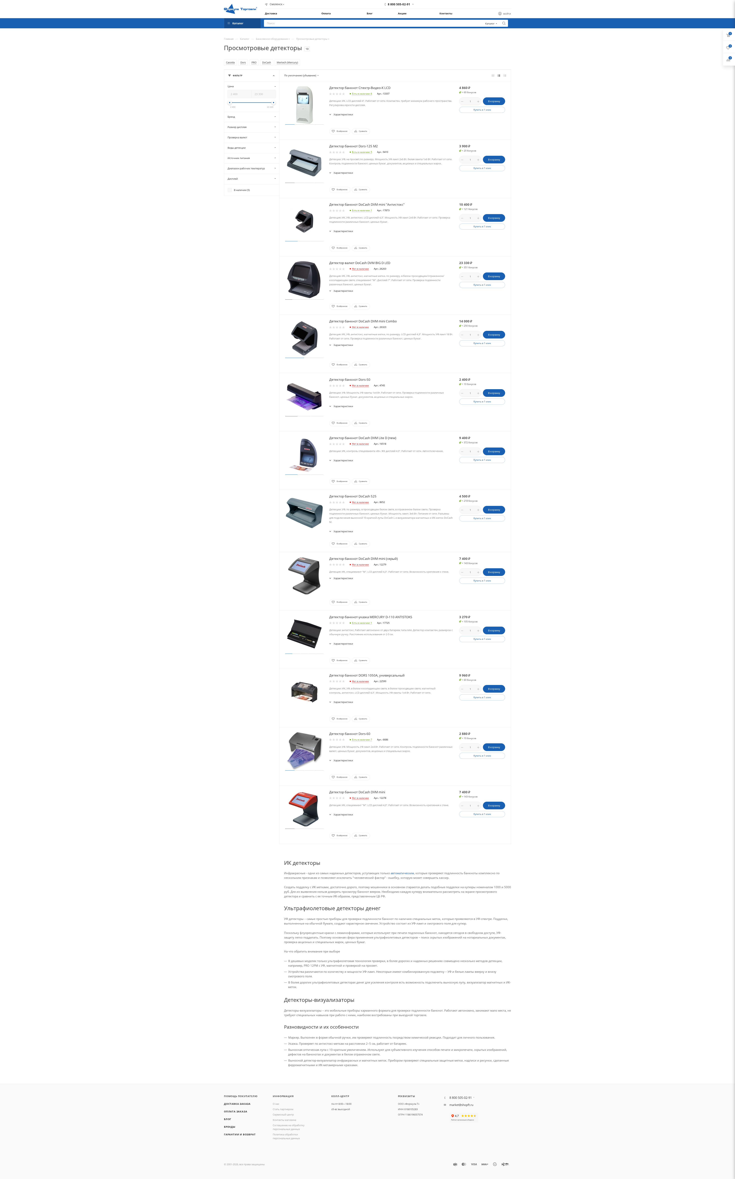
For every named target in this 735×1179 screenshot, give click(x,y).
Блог (227, 1119)
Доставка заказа (237, 1104)
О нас (276, 1104)
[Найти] (504, 23)
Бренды (229, 1126)
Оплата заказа (235, 1111)
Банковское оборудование (272, 39)
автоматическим (402, 873)
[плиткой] (493, 75)
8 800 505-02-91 (399, 4)
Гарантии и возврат (240, 1134)
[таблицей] (504, 75)
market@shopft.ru (461, 1105)
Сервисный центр (283, 1114)
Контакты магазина (284, 1120)
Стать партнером (283, 1109)
